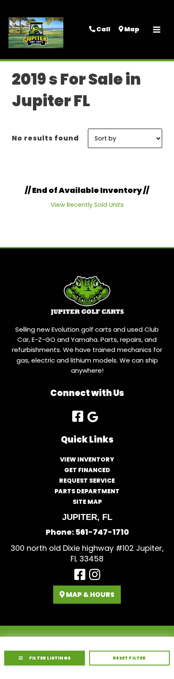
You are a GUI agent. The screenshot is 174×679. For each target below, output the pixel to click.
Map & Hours (89, 594)
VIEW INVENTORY (87, 459)
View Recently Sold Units (87, 205)
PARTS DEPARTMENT (87, 491)
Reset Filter (129, 658)
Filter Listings (50, 658)
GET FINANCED (87, 470)
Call (102, 29)
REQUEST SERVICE (87, 480)
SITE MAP (87, 502)
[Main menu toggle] (157, 29)
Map (131, 29)
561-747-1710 (102, 532)
